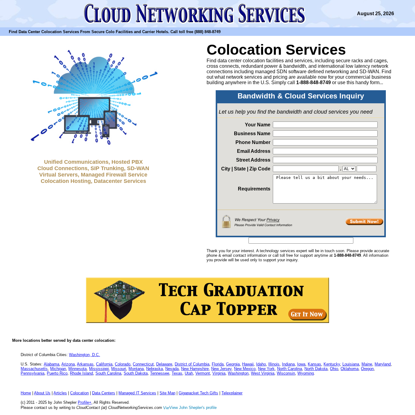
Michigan (58, 368)
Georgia (233, 364)
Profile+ (84, 402)
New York (266, 368)
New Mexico (245, 368)
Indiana (288, 364)
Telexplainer (231, 393)
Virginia (218, 373)
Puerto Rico (57, 373)
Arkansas (85, 364)
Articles (60, 393)
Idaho (261, 364)
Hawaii (248, 364)
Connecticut (143, 364)
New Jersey (221, 368)
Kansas (314, 364)
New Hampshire (195, 368)
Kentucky (332, 364)
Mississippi (99, 368)
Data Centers (103, 393)
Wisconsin (286, 373)
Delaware (164, 364)
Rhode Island (81, 373)
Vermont (202, 373)
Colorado (122, 364)
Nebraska (154, 368)
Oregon (367, 368)
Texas (177, 373)
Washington (238, 373)
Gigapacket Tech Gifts (198, 393)
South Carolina (108, 373)
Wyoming (305, 373)
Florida (218, 364)
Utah (189, 373)
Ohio (334, 368)
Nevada (172, 368)
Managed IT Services (137, 393)
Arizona (68, 364)
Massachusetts (34, 368)
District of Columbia (192, 364)
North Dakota (316, 368)
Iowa (301, 364)
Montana (136, 368)
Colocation (79, 393)
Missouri (118, 368)
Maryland (383, 364)
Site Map (167, 393)
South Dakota (136, 373)
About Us (42, 393)
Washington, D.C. (84, 354)
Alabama (51, 364)
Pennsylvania (32, 373)
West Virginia (262, 373)
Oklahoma (349, 368)
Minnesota (77, 368)
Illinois (274, 364)
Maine (367, 364)
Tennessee (159, 373)
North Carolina (289, 368)
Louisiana (350, 364)
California (104, 364)
